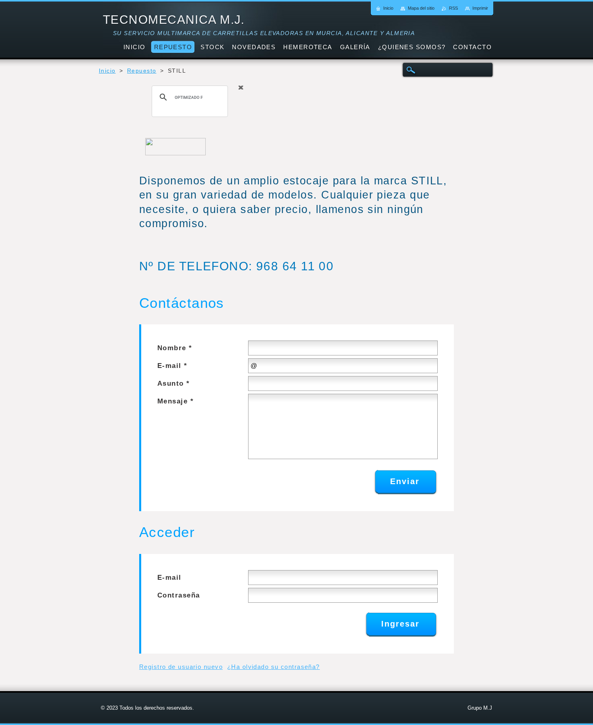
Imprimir (480, 8)
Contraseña (178, 595)
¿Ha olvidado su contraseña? (273, 666)
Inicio (107, 71)
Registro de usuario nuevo (181, 666)
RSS (453, 8)
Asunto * (173, 383)
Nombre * (174, 348)
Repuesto (142, 71)
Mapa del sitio (421, 8)
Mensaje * (175, 401)
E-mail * (172, 366)
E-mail (169, 577)
